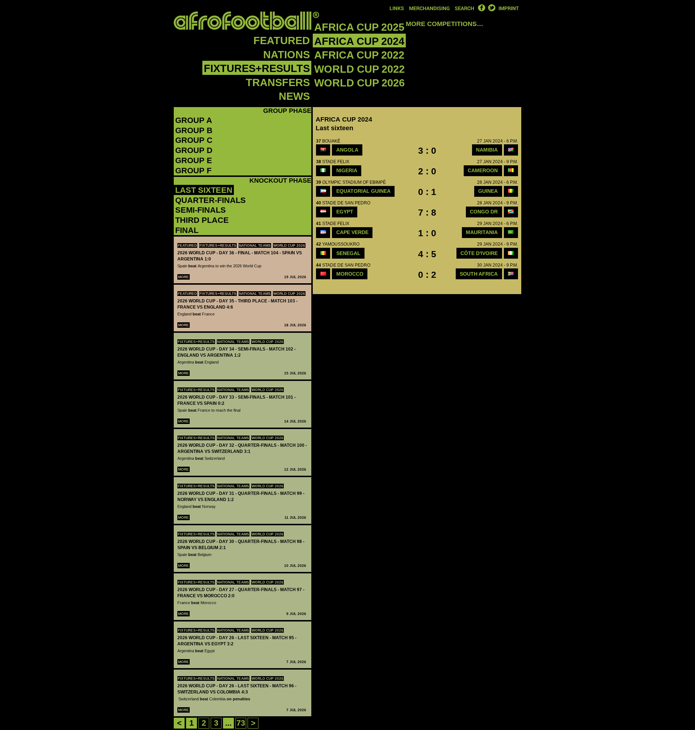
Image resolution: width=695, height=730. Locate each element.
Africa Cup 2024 (359, 41)
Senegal (348, 253)
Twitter (491, 7)
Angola (347, 150)
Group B (193, 130)
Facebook (481, 7)
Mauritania (482, 232)
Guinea (488, 191)
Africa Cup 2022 (359, 55)
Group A (193, 120)
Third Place (202, 220)
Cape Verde (352, 232)
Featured (281, 40)
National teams (255, 245)
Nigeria (346, 170)
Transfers (278, 82)
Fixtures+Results (257, 68)
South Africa (479, 274)
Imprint (508, 8)
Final (186, 230)
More (183, 277)
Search (464, 8)
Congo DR (484, 212)
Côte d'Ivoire (479, 253)
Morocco (349, 274)
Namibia (487, 150)
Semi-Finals (200, 210)
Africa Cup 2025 (359, 27)
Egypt (344, 212)
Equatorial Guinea (363, 191)
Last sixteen (203, 190)
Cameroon (483, 170)
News (294, 96)
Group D (193, 150)
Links (396, 8)
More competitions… (444, 23)
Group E (193, 160)
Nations (286, 54)
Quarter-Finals (210, 200)
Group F (193, 170)
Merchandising (429, 8)
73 (240, 722)
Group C (193, 140)
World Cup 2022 (359, 69)
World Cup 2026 (359, 83)
